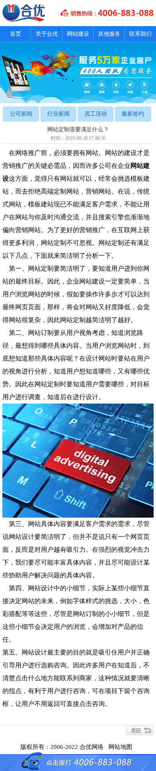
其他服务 (109, 34)
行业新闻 (58, 114)
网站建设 (78, 34)
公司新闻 (21, 114)
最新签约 (133, 114)
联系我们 (140, 34)
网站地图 (122, 747)
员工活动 (95, 114)
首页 (15, 34)
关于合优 (47, 34)
